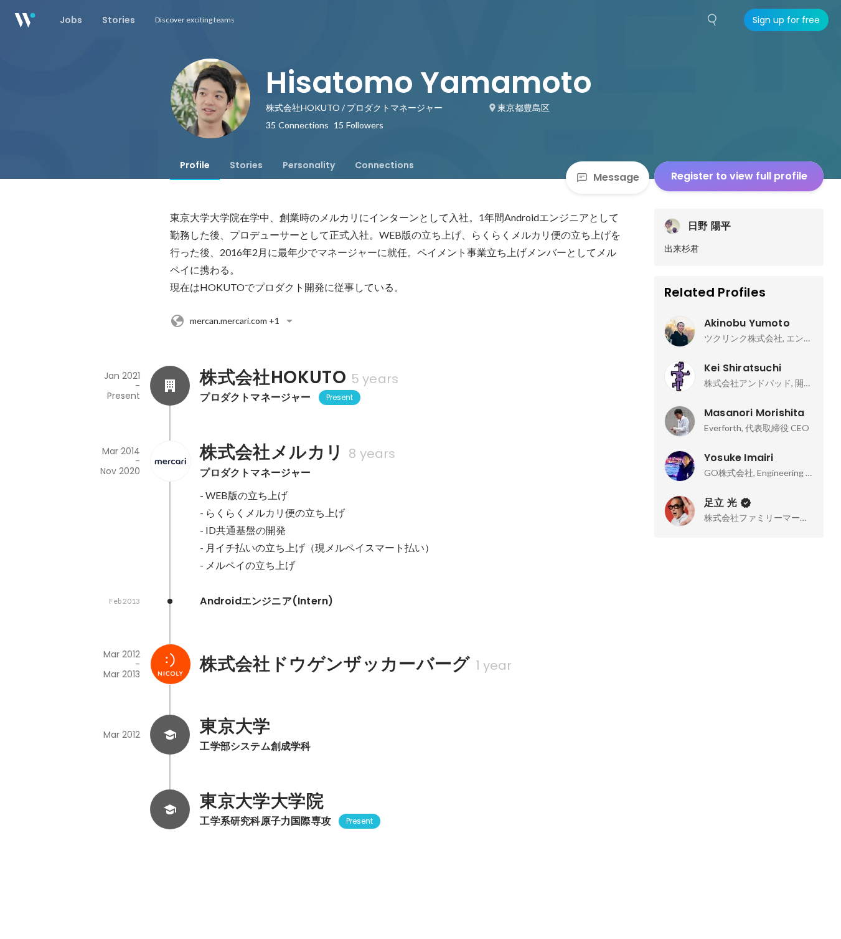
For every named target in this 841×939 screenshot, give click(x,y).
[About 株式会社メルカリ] (170, 461)
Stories (246, 165)
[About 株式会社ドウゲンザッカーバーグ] (170, 664)
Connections (384, 165)
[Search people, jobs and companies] (712, 19)
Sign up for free (786, 20)
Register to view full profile (739, 176)
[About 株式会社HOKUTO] (170, 386)
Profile (195, 165)
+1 (235, 320)
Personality (309, 165)
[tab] (195, 165)
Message (616, 177)
